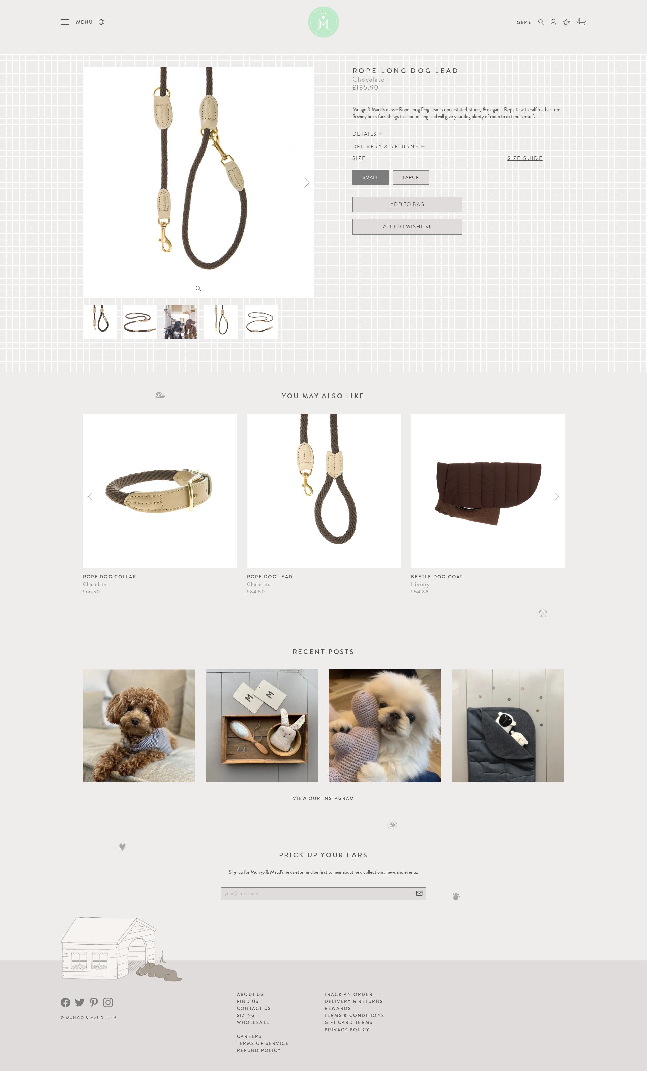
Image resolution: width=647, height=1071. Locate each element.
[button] (101, 21)
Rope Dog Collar (110, 576)
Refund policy (259, 1050)
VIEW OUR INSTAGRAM (324, 798)
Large (411, 177)
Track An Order (349, 994)
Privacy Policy (347, 1030)
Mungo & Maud (85, 1018)
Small (370, 177)
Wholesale (253, 1022)
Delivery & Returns (354, 1001)
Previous (90, 496)
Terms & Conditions (355, 1015)
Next (557, 496)
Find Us (248, 1001)
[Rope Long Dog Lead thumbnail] (100, 322)
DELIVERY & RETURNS (386, 146)
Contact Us (254, 1008)
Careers (249, 1036)
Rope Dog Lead (270, 576)
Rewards (338, 1008)
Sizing (246, 1015)
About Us (250, 994)
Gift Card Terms (349, 1022)
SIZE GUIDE (525, 158)
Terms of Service (263, 1043)
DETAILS (365, 134)
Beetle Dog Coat (437, 576)
